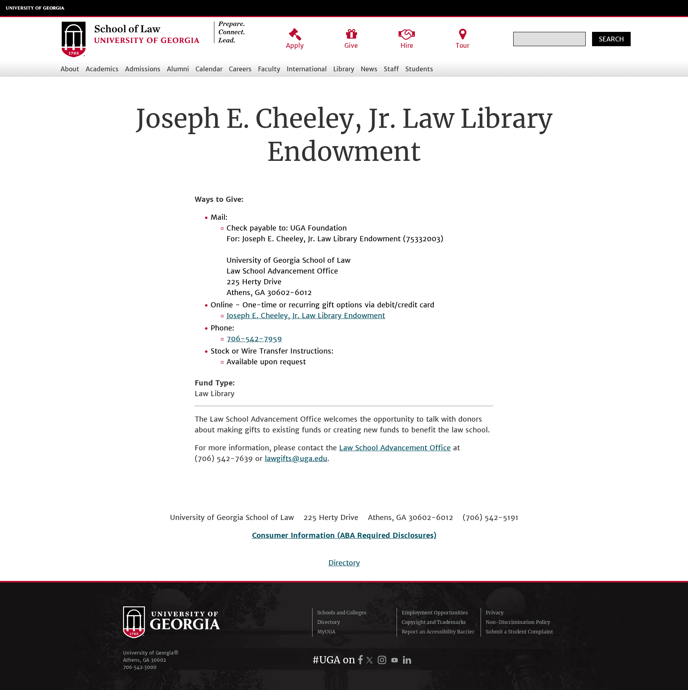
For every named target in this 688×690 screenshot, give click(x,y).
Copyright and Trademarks (434, 622)
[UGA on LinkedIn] (407, 660)
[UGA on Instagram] (383, 660)
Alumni (178, 69)
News (369, 69)
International (307, 69)
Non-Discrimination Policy (518, 622)
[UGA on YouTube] (396, 660)
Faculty (269, 69)
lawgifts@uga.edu (296, 458)
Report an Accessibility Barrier (438, 632)
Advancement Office (415, 447)
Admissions (142, 69)
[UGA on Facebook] (362, 660)
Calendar (209, 69)
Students (419, 69)
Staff (391, 69)
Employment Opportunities (435, 613)
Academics (102, 69)
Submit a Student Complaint (519, 632)
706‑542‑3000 (139, 667)
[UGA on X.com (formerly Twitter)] (371, 660)
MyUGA (326, 632)
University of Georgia (35, 8)
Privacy (495, 613)
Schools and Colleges (341, 613)
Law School (359, 447)
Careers (240, 69)
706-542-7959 (254, 338)
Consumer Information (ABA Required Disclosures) (344, 535)
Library (343, 69)
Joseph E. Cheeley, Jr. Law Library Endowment (306, 315)
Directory (344, 562)
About (70, 69)
